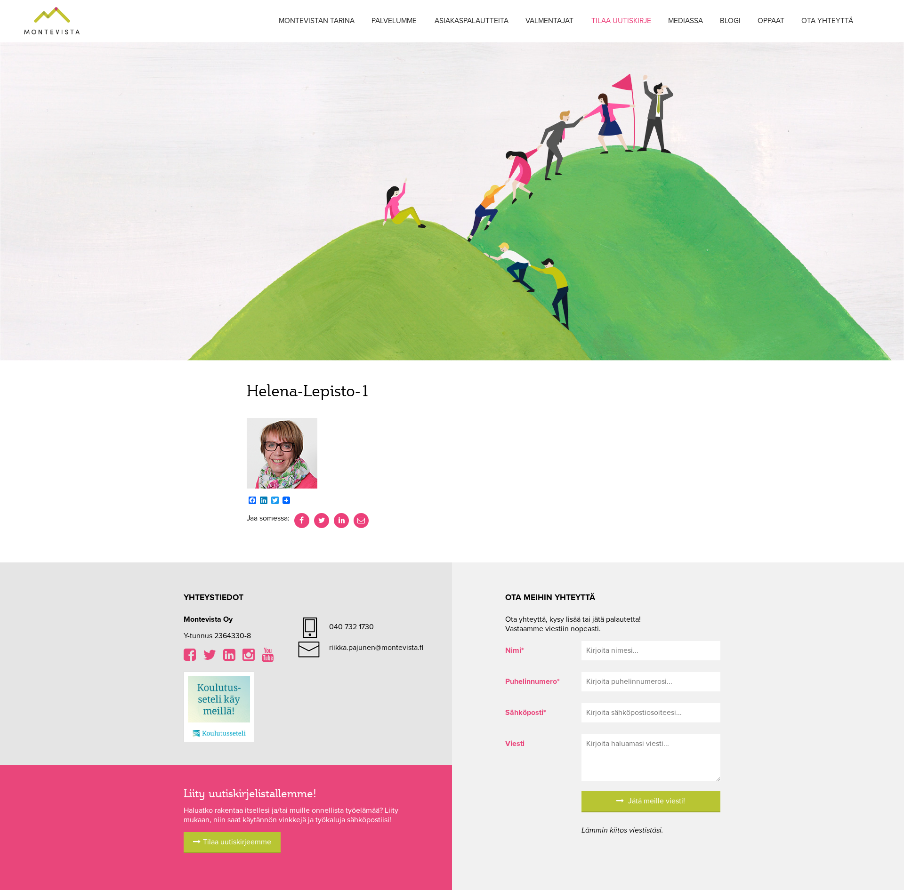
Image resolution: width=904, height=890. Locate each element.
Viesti (515, 743)
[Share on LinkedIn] (341, 520)
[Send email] (361, 520)
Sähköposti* (525, 712)
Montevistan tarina (317, 20)
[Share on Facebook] (301, 520)
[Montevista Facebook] (190, 657)
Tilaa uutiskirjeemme (237, 842)
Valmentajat (549, 20)
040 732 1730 (351, 627)
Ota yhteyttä (827, 20)
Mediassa (685, 20)
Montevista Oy (52, 21)
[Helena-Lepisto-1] (282, 453)
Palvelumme (394, 20)
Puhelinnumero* (532, 681)
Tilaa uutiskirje (621, 20)
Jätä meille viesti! (655, 801)
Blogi (730, 20)
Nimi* (514, 650)
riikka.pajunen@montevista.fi (376, 647)
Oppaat (771, 20)
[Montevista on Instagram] (248, 657)
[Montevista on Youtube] (268, 657)
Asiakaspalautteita (471, 20)
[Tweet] (321, 520)
